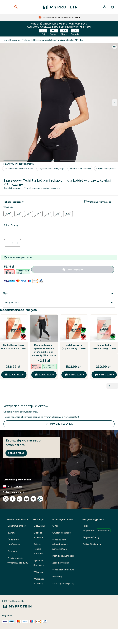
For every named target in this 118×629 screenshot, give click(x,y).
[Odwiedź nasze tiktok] (19, 499)
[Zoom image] (114, 47)
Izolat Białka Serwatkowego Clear (104, 347)
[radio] (8, 214)
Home (5, 40)
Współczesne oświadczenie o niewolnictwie (60, 544)
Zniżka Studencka (92, 544)
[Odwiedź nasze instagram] (6, 499)
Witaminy (38, 572)
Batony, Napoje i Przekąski (38, 549)
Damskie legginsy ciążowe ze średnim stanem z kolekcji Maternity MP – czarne (44, 350)
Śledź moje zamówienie (13, 541)
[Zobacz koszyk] (112, 7)
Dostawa (12, 551)
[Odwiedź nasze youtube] (26, 499)
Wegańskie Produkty (39, 581)
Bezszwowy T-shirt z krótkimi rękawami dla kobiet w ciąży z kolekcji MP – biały (47, 40)
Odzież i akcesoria (38, 535)
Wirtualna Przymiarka (99, 202)
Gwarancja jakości (61, 532)
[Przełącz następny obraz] (114, 102)
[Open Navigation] (5, 7)
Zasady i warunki (60, 562)
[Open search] (16, 7)
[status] (13, 242)
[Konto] (104, 7)
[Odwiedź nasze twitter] (33, 499)
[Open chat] (40, 499)
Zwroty (11, 532)
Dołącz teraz (16, 453)
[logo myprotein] (60, 7)
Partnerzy (57, 576)
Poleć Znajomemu (96, 528)
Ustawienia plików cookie (17, 479)
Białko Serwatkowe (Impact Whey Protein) (13, 347)
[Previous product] (109, 386)
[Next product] (115, 386)
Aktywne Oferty (91, 537)
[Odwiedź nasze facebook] (13, 499)
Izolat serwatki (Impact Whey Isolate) (74, 347)
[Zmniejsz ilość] (7, 242)
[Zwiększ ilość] (18, 242)
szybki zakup (16, 375)
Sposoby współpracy (63, 583)
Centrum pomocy (16, 526)
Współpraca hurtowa (63, 569)
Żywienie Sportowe (39, 562)
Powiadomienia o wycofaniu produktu (17, 560)
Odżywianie (39, 526)
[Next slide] (117, 353)
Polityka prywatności (63, 556)
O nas (55, 526)
